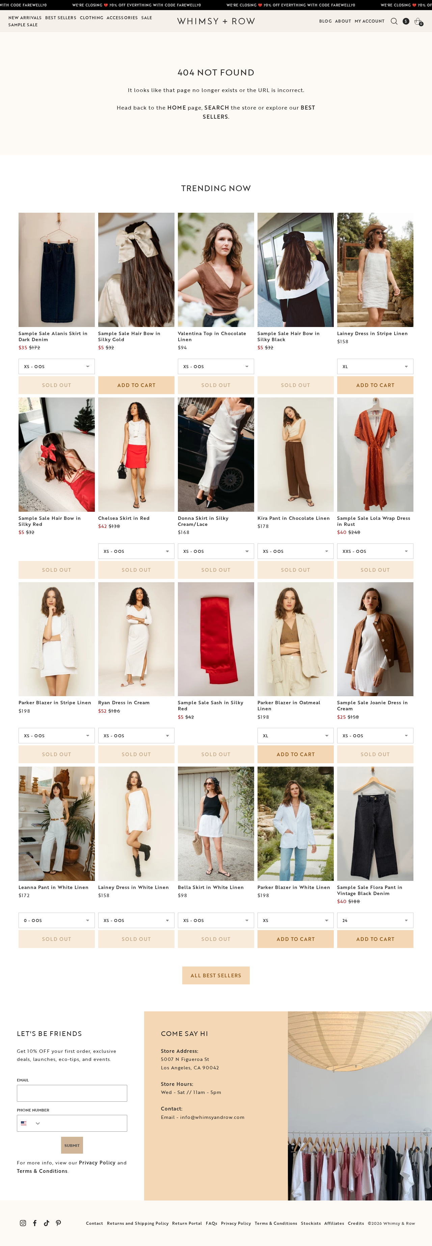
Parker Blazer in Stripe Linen (55, 703)
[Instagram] (23, 1223)
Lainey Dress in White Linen (133, 887)
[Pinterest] (58, 1223)
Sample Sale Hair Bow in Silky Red (50, 521)
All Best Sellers (216, 975)
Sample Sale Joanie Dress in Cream (372, 706)
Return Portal (187, 1223)
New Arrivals (25, 17)
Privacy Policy (97, 1162)
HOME (176, 107)
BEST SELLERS (61, 17)
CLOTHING (91, 17)
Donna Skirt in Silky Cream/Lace (203, 521)
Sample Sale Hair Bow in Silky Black (289, 336)
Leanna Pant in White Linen (54, 887)
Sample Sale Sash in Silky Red (210, 706)
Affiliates (334, 1223)
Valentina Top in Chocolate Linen (212, 336)
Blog (325, 21)
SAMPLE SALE (23, 25)
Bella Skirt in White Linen (211, 887)
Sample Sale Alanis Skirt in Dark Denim (53, 336)
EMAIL (23, 1080)
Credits (356, 1223)
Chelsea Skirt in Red (124, 518)
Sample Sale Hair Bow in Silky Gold (129, 336)
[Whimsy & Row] (216, 21)
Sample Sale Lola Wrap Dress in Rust (373, 521)
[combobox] (29, 1123)
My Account (370, 21)
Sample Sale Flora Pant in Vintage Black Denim (370, 890)
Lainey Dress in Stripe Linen (372, 333)
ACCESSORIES (122, 17)
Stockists (311, 1223)
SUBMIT (72, 1145)
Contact (94, 1223)
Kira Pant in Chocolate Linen (294, 518)
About (343, 21)
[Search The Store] (394, 21)
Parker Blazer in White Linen (294, 887)
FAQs (211, 1223)
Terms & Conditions (42, 1171)
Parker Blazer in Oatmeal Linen (289, 706)
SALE (146, 17)
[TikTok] (46, 1223)
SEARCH (217, 107)
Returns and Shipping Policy (138, 1223)
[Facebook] (34, 1223)
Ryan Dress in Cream (124, 703)
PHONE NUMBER (33, 1110)
